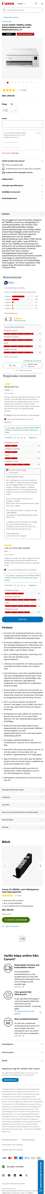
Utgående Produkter (10, 17)
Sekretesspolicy (28, 1140)
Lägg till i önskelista (12, 926)
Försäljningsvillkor (10, 1140)
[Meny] (42, 3)
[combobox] (22, 10)
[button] (7, 82)
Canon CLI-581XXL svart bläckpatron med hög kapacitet (20, 890)
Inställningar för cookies (12, 1150)
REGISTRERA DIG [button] (10, 1080)
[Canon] (8, 3)
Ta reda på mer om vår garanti (24, 1012)
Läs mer (17, 987)
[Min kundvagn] (36, 3)
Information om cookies (12, 1145)
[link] (22, 136)
